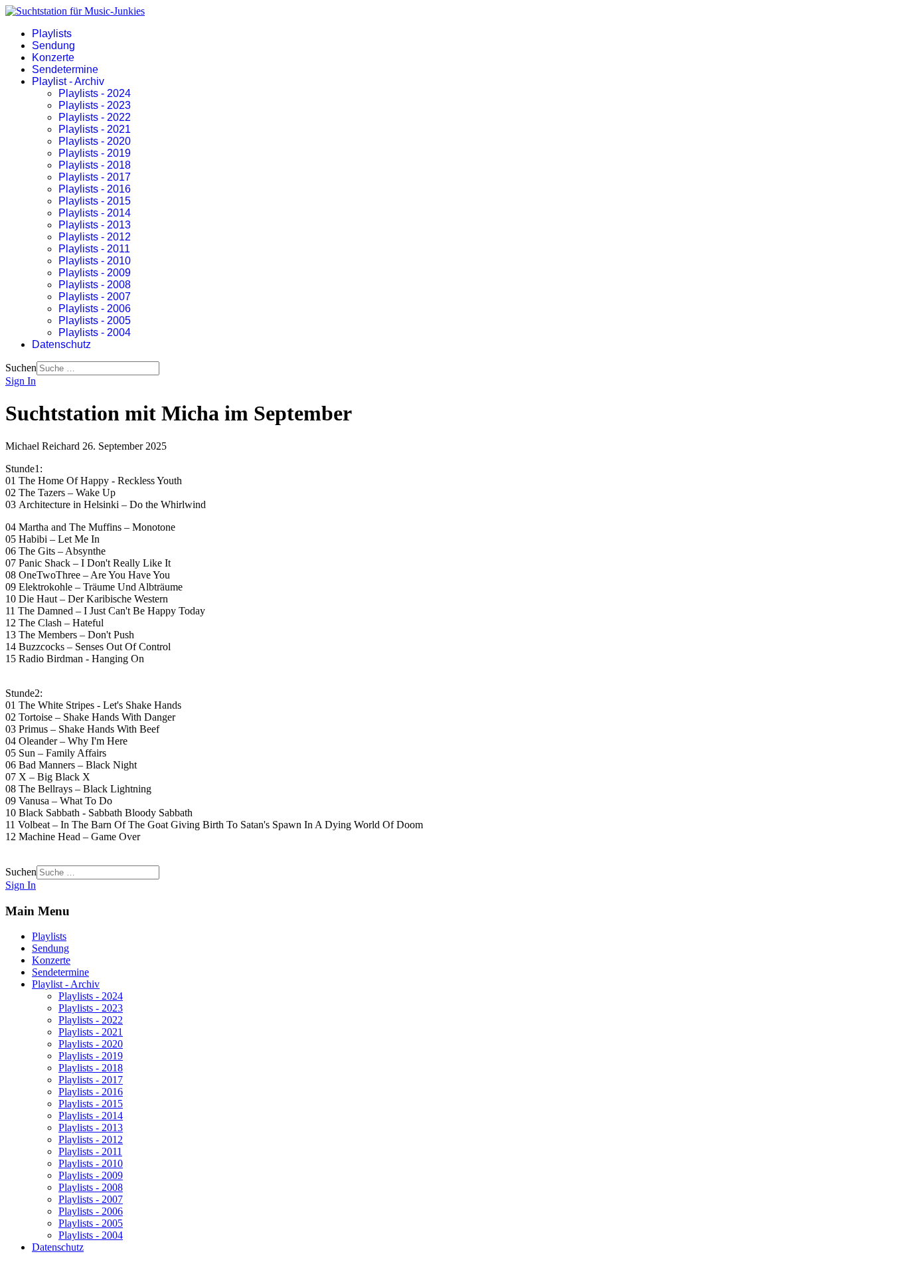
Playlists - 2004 (94, 332)
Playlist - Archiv (68, 81)
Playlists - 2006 (94, 308)
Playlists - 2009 (94, 272)
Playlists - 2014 (94, 213)
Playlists (52, 33)
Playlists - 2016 (94, 189)
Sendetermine (65, 69)
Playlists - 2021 (94, 129)
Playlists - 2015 (94, 201)
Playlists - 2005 (94, 320)
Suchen (21, 367)
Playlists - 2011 (94, 248)
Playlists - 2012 (94, 236)
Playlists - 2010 (94, 260)
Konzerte (53, 57)
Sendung (53, 45)
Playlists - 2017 (94, 177)
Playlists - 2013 (94, 224)
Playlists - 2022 (94, 117)
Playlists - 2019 (94, 153)
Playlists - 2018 (94, 165)
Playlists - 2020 (94, 141)
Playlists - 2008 (94, 284)
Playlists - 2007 (94, 296)
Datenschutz (61, 344)
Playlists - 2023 (94, 105)
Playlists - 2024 (94, 93)
